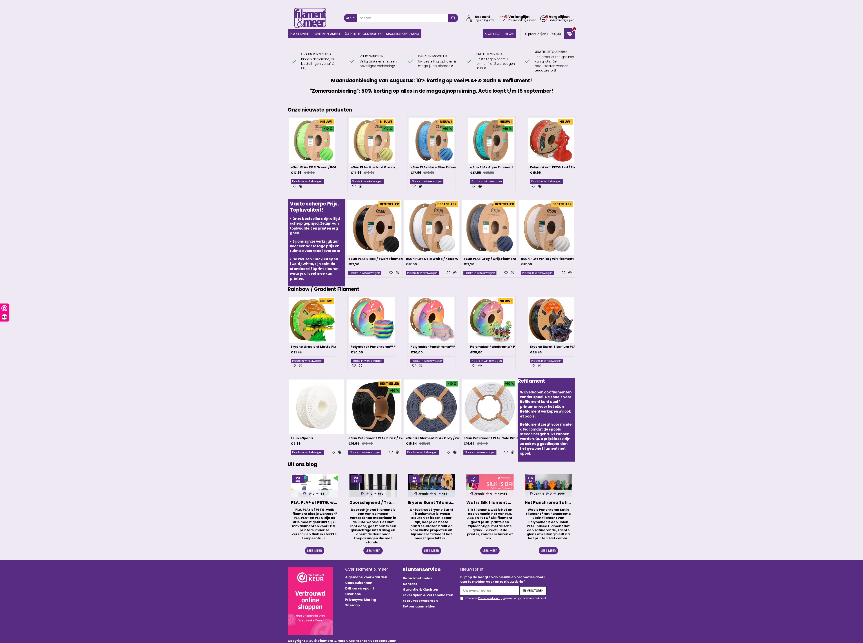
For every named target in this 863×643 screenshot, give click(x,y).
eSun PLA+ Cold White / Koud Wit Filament (441, 259)
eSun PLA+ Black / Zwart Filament (376, 259)
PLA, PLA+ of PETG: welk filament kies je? (314, 502)
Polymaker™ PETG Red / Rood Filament (562, 167)
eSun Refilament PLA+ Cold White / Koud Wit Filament (508, 438)
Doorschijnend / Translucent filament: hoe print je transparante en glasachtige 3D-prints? (373, 502)
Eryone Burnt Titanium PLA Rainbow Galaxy (566, 347)
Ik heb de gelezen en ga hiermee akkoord (505, 598)
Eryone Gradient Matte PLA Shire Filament (327, 347)
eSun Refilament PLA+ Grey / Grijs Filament (442, 438)
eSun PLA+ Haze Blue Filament (435, 167)
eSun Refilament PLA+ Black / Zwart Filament (386, 438)
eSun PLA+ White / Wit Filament (547, 259)
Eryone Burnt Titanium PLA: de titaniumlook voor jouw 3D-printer (431, 502)
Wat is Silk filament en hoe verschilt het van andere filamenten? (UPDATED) (490, 502)
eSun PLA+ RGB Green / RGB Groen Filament (328, 167)
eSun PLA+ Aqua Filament (491, 167)
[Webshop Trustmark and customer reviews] (310, 601)
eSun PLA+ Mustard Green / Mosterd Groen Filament (395, 167)
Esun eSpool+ (302, 438)
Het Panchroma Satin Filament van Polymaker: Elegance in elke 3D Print (548, 502)
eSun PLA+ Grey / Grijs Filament (489, 259)
